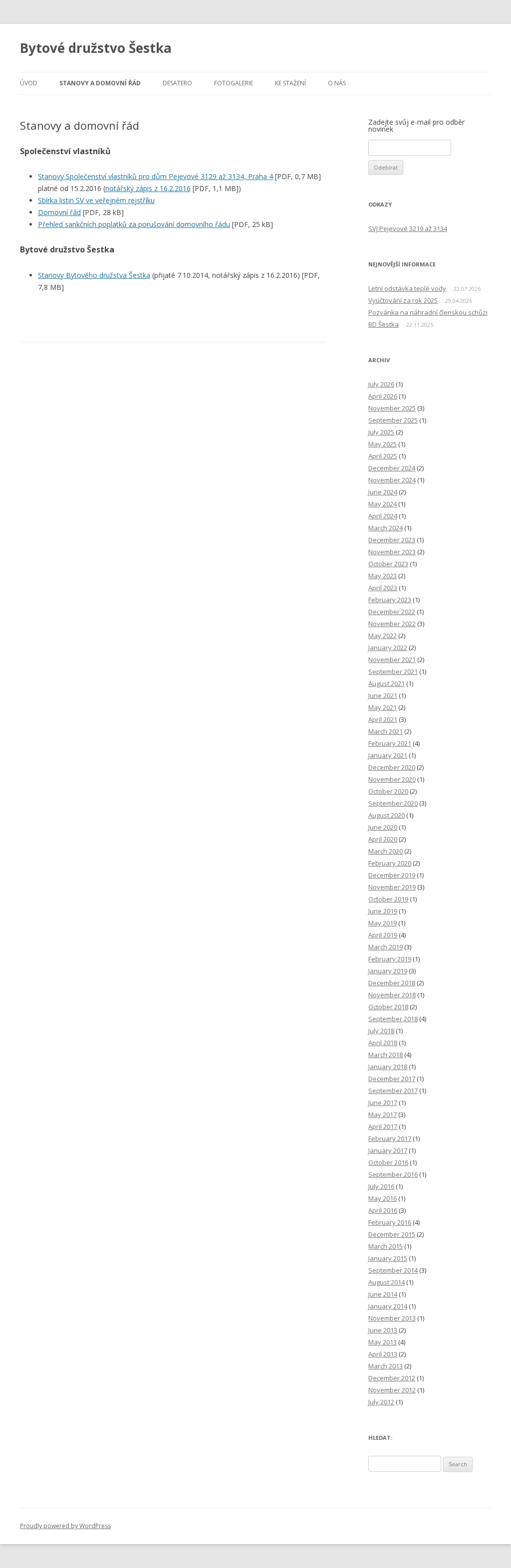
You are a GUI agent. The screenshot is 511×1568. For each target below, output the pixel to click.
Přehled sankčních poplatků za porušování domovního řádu (134, 224)
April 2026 (382, 396)
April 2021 (382, 719)
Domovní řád (59, 212)
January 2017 (387, 1150)
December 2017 (391, 1078)
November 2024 (392, 479)
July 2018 (381, 1030)
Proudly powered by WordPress (65, 1526)
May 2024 (382, 503)
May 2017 (382, 1114)
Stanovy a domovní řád (100, 83)
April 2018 (382, 1042)
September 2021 (393, 671)
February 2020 (389, 863)
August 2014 (386, 1282)
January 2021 (387, 755)
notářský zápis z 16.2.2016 (148, 188)
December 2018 (391, 982)
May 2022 (382, 635)
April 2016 (382, 1210)
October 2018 (388, 1006)
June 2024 (382, 491)
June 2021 (382, 695)
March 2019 (385, 946)
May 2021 (382, 707)
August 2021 (386, 683)
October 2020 (388, 791)
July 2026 (381, 384)
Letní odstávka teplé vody (407, 288)
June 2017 (382, 1102)
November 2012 (392, 1389)
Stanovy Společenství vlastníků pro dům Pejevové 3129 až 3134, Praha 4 (155, 176)
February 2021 (389, 743)
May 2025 (382, 444)
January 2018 (387, 1066)
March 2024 (385, 527)
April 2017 (382, 1126)
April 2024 (382, 515)
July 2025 (381, 432)
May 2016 (382, 1198)
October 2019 (388, 899)
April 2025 (382, 455)
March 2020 (385, 851)
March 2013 (385, 1365)
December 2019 (391, 875)
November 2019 (392, 887)
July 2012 (381, 1401)
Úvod (28, 83)
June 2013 (382, 1330)
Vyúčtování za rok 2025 (403, 300)
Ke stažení (290, 83)
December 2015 (391, 1234)
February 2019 (389, 958)
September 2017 (393, 1090)
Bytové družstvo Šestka (96, 48)
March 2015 (385, 1246)
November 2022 (392, 623)
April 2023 (382, 587)
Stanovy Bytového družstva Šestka (94, 275)
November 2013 (392, 1318)
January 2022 (387, 647)
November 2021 (392, 659)
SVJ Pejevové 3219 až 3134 (407, 228)
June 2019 (382, 910)
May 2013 (382, 1342)
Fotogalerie (233, 83)
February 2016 (389, 1222)
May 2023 (382, 575)
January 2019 (387, 970)
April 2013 (382, 1353)
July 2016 (381, 1186)
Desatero (177, 83)
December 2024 (391, 467)
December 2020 (391, 767)
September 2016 (393, 1174)
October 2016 (388, 1162)
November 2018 (392, 994)
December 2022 (391, 611)
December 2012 (391, 1377)
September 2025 (393, 420)
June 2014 (382, 1294)
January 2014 (387, 1306)
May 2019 (382, 922)
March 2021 (385, 731)
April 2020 (382, 839)
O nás (337, 83)
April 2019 (382, 934)
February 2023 (389, 599)
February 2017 (389, 1138)
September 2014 (393, 1270)
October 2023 (388, 563)
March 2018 (385, 1054)
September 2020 (393, 803)
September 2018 (393, 1018)
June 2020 (382, 827)
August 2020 (386, 815)
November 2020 (392, 779)
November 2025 (392, 408)
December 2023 (391, 539)
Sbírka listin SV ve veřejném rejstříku (96, 200)
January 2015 (387, 1258)
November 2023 (392, 551)
